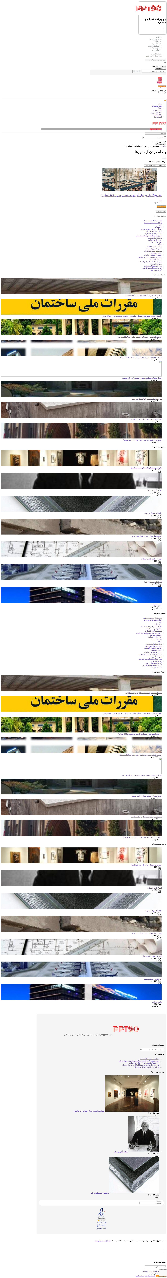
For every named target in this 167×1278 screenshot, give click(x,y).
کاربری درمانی (156, 264)
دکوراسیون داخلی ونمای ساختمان (149, 236)
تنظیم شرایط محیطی (154, 231)
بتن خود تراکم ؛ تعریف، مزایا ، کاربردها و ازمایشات (140, 1065)
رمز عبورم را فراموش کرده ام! (154, 1271)
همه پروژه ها (154, 39)
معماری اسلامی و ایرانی (152, 255)
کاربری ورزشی (156, 270)
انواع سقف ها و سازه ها (153, 223)
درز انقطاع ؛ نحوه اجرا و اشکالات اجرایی (144, 1063)
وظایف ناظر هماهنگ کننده (149, 1059)
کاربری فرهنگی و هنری (153, 266)
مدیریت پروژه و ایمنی (153, 248)
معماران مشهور (156, 253)
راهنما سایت (154, 48)
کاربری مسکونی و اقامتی (152, 268)
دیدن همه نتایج (160, 68)
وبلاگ (157, 41)
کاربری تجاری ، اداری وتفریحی (150, 261)
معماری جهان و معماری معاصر (150, 257)
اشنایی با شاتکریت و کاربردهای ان (146, 1067)
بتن (160, 200)
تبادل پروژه (155, 43)
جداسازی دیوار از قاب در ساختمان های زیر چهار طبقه (139, 1061)
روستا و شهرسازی (155, 238)
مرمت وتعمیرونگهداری (153, 251)
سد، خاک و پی (156, 242)
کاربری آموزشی (156, 259)
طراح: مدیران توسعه (102, 1241)
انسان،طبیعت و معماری (152, 220)
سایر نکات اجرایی (155, 240)
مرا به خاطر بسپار (156, 1274)
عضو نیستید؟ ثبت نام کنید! (145, 1276)
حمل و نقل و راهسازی (153, 233)
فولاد (160, 244)
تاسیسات (158, 227)
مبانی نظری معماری (154, 246)
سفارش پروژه (153, 46)
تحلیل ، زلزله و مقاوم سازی (151, 229)
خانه (157, 37)
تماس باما (155, 50)
